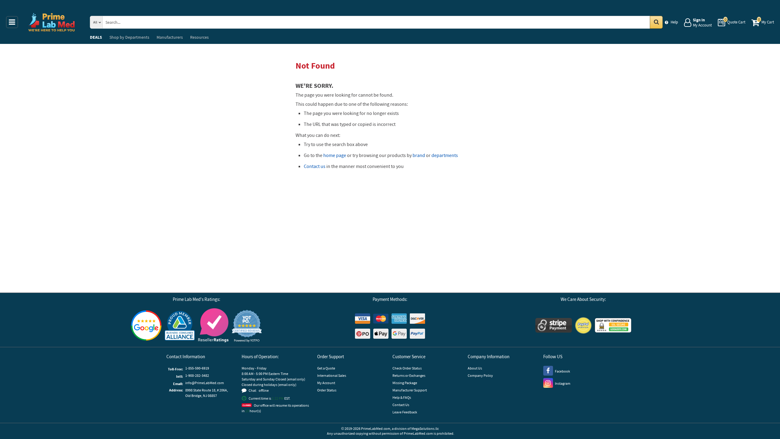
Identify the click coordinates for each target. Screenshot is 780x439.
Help (674, 22)
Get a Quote (326, 368)
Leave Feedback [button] (404, 412)
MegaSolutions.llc (425, 428)
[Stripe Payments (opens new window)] (553, 326)
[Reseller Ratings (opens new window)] (213, 326)
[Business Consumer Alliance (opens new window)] (180, 326)
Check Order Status (407, 368)
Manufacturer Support (409, 390)
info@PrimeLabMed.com (204, 382)
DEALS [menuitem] (96, 37)
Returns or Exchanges (408, 375)
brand (419, 155)
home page (334, 155)
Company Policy (480, 375)
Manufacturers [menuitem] (170, 37)
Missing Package (404, 382)
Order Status (326, 390)
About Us (475, 368)
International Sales (331, 375)
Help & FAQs (401, 397)
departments (444, 155)
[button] (247, 326)
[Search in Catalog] (656, 22)
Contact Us (400, 404)
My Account (326, 382)
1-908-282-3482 (197, 375)
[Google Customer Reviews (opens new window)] (146, 326)
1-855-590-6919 (197, 368)
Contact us (314, 166)
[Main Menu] (12, 22)
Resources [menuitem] (199, 37)
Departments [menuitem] (129, 37)
